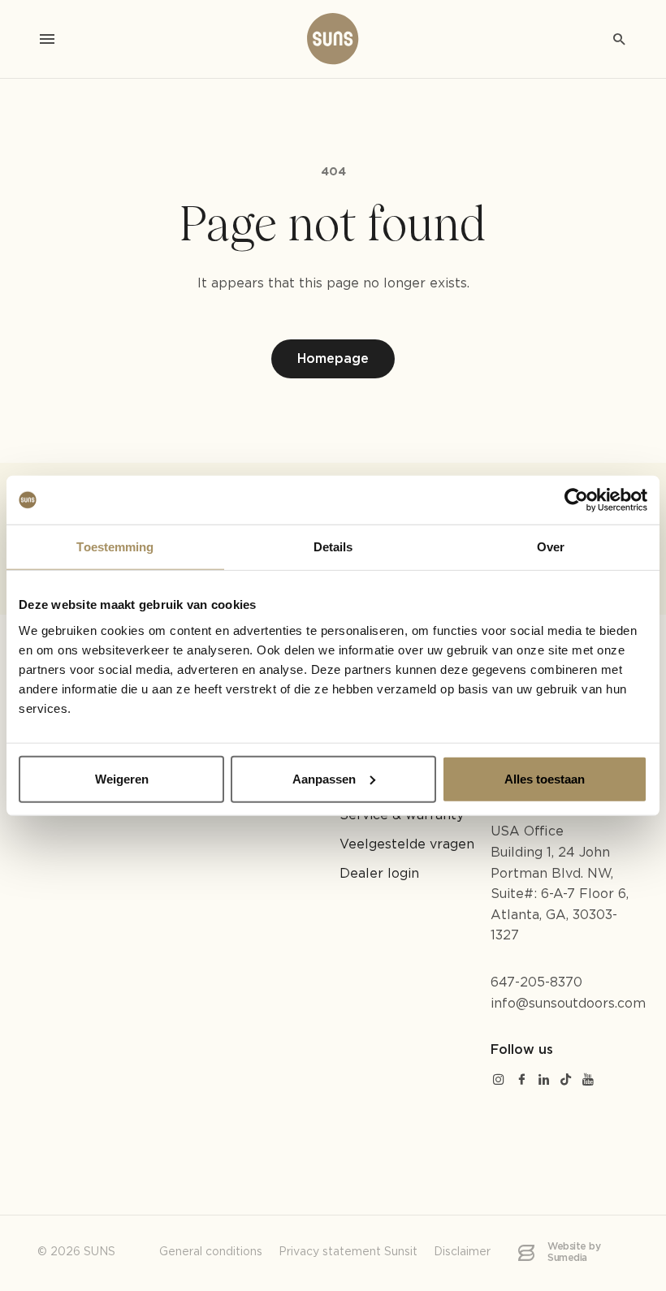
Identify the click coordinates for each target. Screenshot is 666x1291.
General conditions (210, 1252)
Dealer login (379, 874)
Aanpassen (324, 778)
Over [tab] (550, 547)
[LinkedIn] (544, 1081)
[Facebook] (521, 1081)
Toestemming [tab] (115, 547)
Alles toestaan (544, 778)
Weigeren (122, 778)
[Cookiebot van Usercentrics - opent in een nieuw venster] (576, 500)
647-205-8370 (536, 983)
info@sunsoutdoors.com (568, 1004)
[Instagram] (499, 1081)
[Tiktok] (566, 1081)
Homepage (333, 359)
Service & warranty (401, 816)
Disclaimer (462, 1252)
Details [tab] (333, 547)
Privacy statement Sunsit (348, 1252)
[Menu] (47, 39)
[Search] (619, 39)
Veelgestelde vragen (406, 845)
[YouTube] (588, 1081)
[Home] (333, 39)
